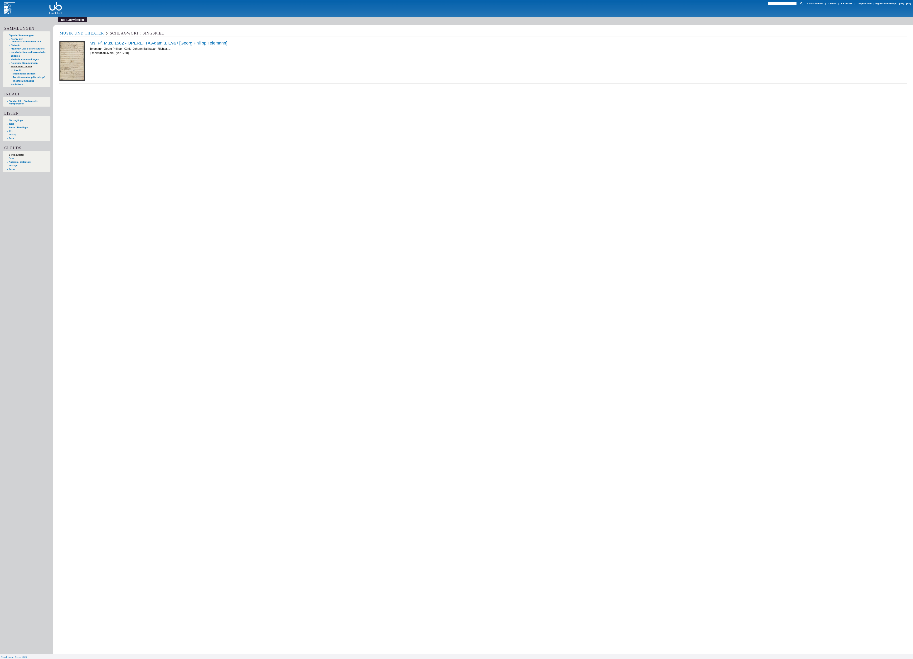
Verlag (12, 134)
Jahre (12, 169)
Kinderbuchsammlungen (25, 59)
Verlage (13, 165)
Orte (11, 158)
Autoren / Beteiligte (20, 162)
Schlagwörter (16, 154)
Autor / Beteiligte (18, 127)
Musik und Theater (21, 66)
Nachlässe (17, 84)
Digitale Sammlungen (21, 35)
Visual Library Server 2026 (14, 657)
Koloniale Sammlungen (24, 63)
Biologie (15, 45)
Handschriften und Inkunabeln (28, 52)
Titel (11, 124)
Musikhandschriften (24, 73)
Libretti (17, 70)
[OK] (801, 3)
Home (833, 3)
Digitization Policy (885, 3)
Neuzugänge (16, 120)
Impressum (865, 3)
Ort (10, 131)
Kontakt (847, 3)
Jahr (11, 138)
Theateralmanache (23, 80)
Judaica (15, 55)
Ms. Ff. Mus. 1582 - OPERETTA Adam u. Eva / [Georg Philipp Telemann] (158, 43)
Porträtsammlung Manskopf (28, 77)
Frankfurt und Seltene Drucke (28, 48)
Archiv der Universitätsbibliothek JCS (26, 40)
